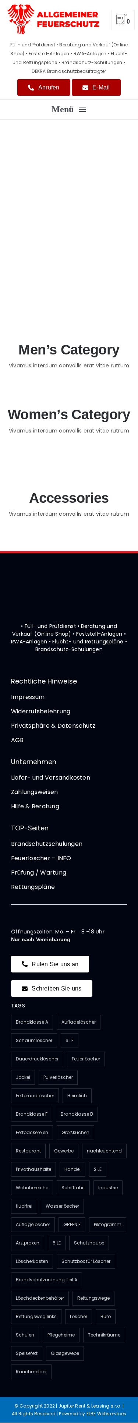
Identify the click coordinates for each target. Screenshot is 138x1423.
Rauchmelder (31, 1372)
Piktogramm (107, 1224)
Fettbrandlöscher (35, 1095)
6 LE (70, 1040)
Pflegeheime (61, 1335)
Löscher (78, 1316)
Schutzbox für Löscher (85, 1261)
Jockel (23, 1077)
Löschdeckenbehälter (40, 1298)
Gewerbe (64, 1151)
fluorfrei (24, 1206)
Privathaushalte (33, 1169)
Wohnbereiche (32, 1187)
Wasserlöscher (62, 1206)
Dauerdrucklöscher (37, 1059)
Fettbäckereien (32, 1132)
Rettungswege (93, 1298)
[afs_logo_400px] (53, 6)
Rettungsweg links (36, 1316)
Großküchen (75, 1132)
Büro (105, 1316)
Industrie (108, 1187)
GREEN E (72, 1224)
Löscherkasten (32, 1261)
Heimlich (77, 1095)
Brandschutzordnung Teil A (46, 1280)
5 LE (57, 1243)
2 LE (98, 1169)
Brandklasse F (31, 1114)
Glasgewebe (65, 1353)
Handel (72, 1169)
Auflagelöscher (33, 1224)
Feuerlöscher (86, 1059)
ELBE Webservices (106, 1413)
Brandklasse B (77, 1114)
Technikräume (104, 1335)
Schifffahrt (73, 1187)
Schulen (25, 1335)
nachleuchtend (104, 1151)
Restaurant (28, 1151)
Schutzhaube (89, 1243)
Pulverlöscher (58, 1077)
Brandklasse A (32, 1022)
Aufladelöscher (78, 1022)
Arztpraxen (27, 1243)
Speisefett (27, 1353)
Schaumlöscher (34, 1040)
